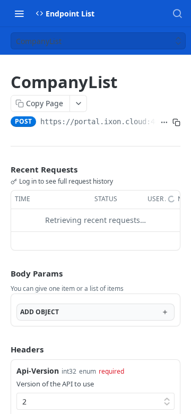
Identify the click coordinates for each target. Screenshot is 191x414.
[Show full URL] (164, 122)
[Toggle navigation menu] (19, 13)
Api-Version (37, 371)
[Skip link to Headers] (3, 349)
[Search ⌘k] (177, 13)
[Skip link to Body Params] (3, 273)
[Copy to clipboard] (176, 122)
